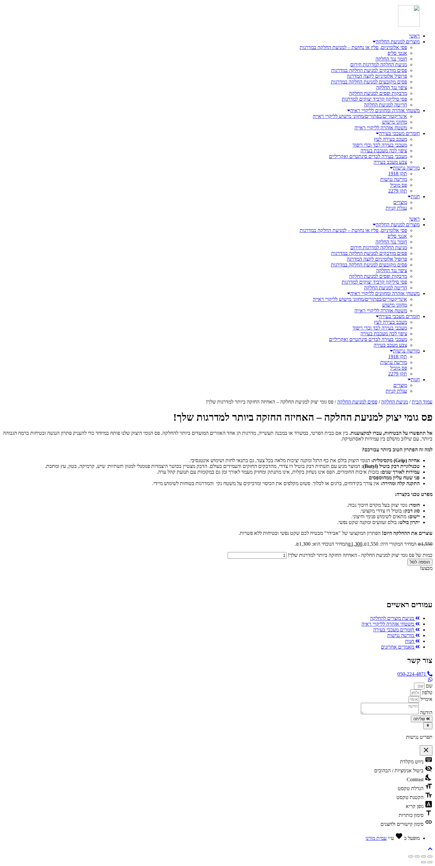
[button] (430, 849)
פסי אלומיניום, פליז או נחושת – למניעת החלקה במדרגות (353, 47)
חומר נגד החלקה (391, 59)
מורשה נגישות (406, 168)
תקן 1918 (397, 173)
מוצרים (400, 202)
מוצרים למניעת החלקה (398, 41)
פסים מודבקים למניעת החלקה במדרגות (369, 70)
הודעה (425, 712)
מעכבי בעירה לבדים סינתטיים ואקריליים (368, 156)
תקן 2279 (397, 190)
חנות (415, 196)
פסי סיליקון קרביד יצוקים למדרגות (374, 99)
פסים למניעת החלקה (357, 401)
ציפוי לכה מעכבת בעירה (383, 150)
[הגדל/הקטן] (429, 856)
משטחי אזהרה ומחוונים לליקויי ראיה (385, 110)
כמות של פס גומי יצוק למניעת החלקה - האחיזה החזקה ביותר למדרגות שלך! (360, 555)
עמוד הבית (422, 401)
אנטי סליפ (397, 53)
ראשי (414, 36)
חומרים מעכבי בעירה (399, 133)
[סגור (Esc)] (410, 856)
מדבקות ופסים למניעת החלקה (378, 93)
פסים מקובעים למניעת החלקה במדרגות (369, 81)
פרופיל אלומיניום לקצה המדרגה (377, 76)
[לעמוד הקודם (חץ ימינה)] (429, 862)
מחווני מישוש (394, 122)
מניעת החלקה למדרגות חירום (378, 64)
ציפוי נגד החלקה (391, 87)
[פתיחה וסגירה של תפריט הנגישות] (427, 725)
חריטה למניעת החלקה (385, 104)
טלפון (426, 692)
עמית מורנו (376, 838)
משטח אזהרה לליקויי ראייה (380, 127)
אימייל (425, 699)
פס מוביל (398, 185)
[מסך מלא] (423, 856)
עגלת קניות (396, 208)
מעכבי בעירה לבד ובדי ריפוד (380, 145)
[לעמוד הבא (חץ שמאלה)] (423, 862)
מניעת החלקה (394, 401)
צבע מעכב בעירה (390, 162)
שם (428, 685)
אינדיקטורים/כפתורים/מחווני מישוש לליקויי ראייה (360, 116)
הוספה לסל (420, 562)
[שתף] (417, 856)
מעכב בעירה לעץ (390, 139)
